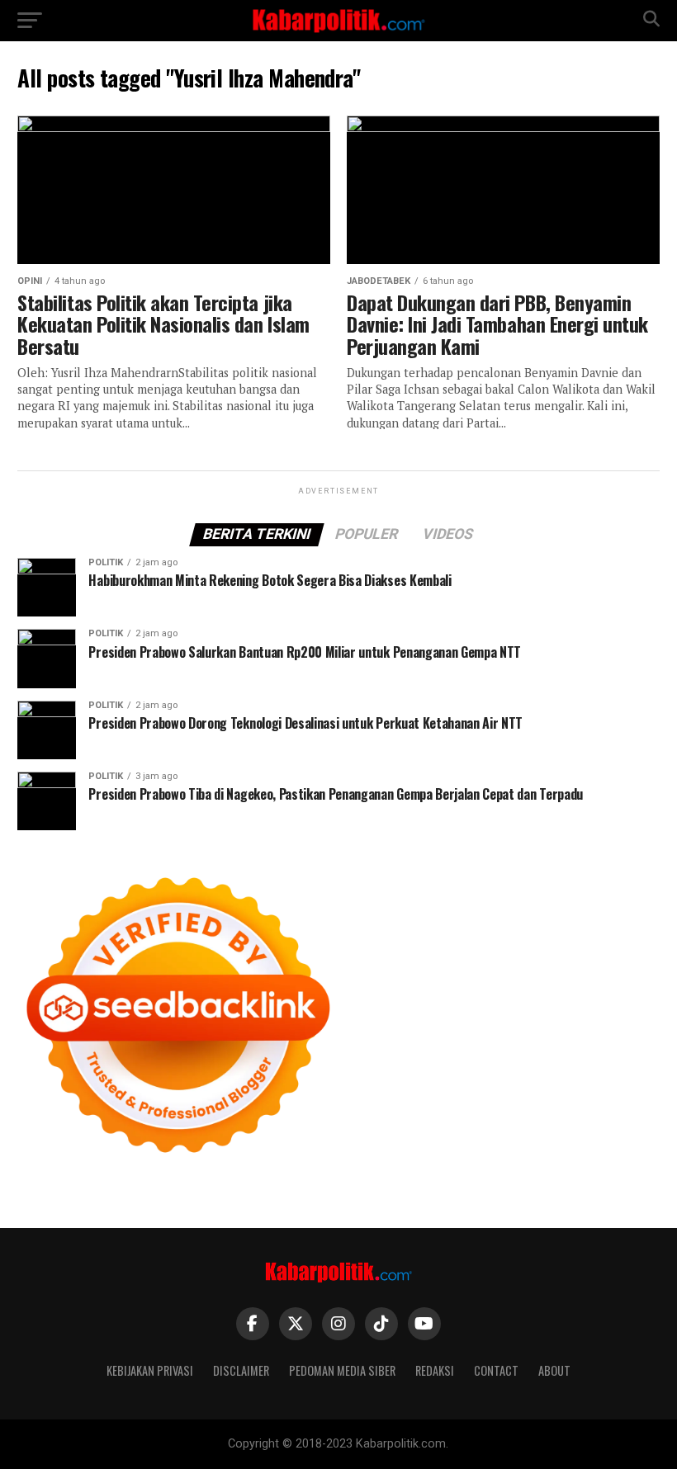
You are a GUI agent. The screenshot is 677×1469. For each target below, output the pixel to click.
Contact (496, 1370)
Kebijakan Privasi (150, 1370)
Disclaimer (241, 1370)
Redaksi (434, 1370)
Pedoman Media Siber (342, 1370)
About (554, 1370)
